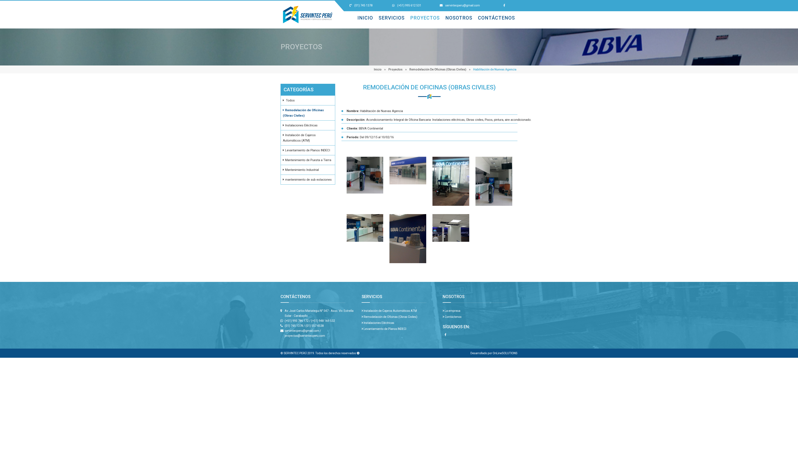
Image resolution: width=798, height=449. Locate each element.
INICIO (365, 18)
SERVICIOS (392, 18)
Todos (290, 100)
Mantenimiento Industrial (302, 170)
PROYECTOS (425, 18)
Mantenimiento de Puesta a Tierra (308, 160)
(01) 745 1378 (363, 5)
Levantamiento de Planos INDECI (307, 150)
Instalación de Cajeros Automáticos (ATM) (299, 137)
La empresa (452, 310)
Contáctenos (453, 316)
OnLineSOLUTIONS (505, 353)
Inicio (378, 69)
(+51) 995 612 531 (409, 5)
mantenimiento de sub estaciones (308, 179)
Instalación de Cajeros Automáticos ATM (390, 310)
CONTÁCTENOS (496, 18)
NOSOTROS (458, 18)
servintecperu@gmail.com (462, 5)
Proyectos (395, 69)
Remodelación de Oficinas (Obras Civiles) (437, 69)
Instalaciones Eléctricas (301, 125)
